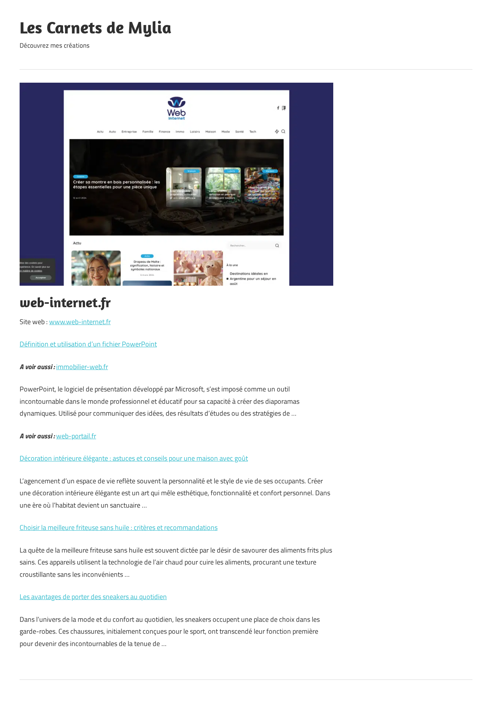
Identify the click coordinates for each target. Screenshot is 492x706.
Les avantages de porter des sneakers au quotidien (93, 596)
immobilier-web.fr (82, 366)
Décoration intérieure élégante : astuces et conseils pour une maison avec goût (134, 458)
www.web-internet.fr (80, 321)
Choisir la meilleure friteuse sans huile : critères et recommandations (119, 527)
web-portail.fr (76, 436)
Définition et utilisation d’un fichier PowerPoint (88, 344)
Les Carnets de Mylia (95, 27)
